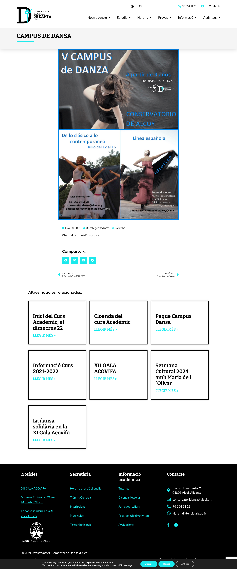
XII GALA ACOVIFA (105, 368)
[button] (65, 260)
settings (128, 565)
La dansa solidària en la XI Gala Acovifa (51, 427)
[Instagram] (176, 525)
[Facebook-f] (168, 525)
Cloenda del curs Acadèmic (112, 319)
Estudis (122, 17)
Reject (166, 563)
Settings (185, 563)
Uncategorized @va (97, 228)
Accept (148, 563)
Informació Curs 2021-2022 (53, 368)
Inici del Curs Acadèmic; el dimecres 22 (49, 322)
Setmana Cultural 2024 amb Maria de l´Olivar (173, 374)
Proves (163, 17)
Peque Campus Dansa (173, 319)
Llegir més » (44, 335)
